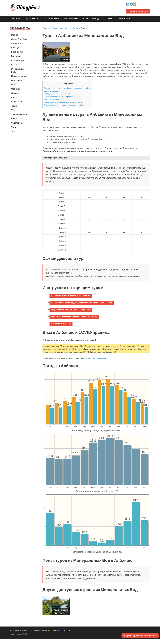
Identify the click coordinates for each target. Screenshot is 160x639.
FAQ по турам (31, 19)
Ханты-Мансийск (19, 114)
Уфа (13, 110)
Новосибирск (17, 80)
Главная (16, 19)
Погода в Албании (51, 99)
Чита (13, 127)
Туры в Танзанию (61, 610)
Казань (14, 64)
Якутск (14, 131)
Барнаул (15, 47)
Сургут (14, 97)
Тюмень (14, 106)
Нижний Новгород (19, 76)
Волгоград (16, 56)
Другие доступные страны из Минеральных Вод (64, 105)
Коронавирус (126, 19)
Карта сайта (65, 630)
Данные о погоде (16, 634)
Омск (13, 84)
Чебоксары (16, 118)
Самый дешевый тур (53, 91)
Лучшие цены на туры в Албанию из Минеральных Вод (67, 88)
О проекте (55, 630)
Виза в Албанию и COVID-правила (58, 96)
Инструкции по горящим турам (57, 94)
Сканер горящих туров (138, 11)
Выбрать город (91, 19)
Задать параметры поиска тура (140, 635)
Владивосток (17, 52)
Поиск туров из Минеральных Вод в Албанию (63, 102)
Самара (15, 93)
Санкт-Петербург (19, 39)
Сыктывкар (16, 101)
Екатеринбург (17, 60)
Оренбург (15, 89)
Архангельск (17, 43)
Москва (14, 35)
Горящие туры (71, 19)
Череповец (16, 123)
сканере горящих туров (94, 358)
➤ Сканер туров (52, 19)
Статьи (109, 19)
